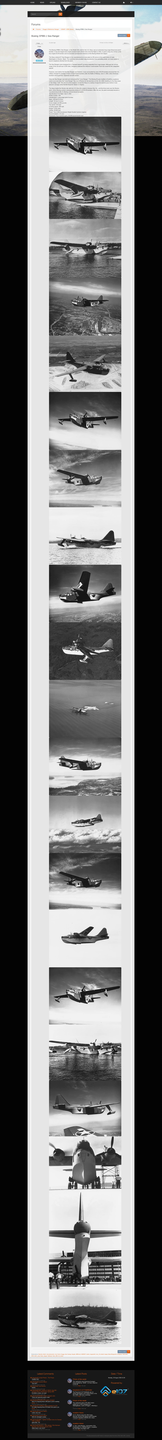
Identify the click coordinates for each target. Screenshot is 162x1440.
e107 (98, 1435)
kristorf (102, 1354)
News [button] (42, 2)
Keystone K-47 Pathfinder (82, 1390)
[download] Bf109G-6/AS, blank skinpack (43, 1400)
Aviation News (78, 1413)
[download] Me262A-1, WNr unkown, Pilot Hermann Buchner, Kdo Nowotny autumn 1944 (46, 1426)
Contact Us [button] (96, 2)
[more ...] (34, 1403)
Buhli (44, 1354)
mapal (106, 1354)
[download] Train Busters (39, 1386)
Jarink (87, 1354)
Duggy (38, 43)
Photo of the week (79, 1379)
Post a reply (122, 35)
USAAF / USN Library (67, 29)
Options (126, 43)
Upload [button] (52, 2)
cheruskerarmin (50, 1354)
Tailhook (50, 1356)
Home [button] (32, 2)
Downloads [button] (65, 2)
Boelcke (41, 1354)
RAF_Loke (37, 1356)
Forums (38, 29)
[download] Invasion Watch (39, 1382)
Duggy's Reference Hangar (51, 29)
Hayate (73, 1354)
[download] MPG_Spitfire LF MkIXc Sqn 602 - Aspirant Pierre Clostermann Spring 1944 (44, 1391)
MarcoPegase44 (112, 1354)
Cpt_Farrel (57, 1354)
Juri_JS (98, 1354)
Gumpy (69, 1354)
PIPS (32, 1356)
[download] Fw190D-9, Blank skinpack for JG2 (44, 1405)
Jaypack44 (93, 1354)
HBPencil (78, 1354)
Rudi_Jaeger (43, 1356)
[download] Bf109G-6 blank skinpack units (43, 1396)
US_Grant (60, 1356)
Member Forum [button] (81, 2)
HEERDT (83, 1354)
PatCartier (125, 1354)
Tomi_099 (55, 1356)
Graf (66, 1354)
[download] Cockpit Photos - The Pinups (43, 1377)
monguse (119, 1354)
